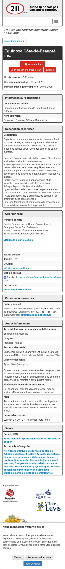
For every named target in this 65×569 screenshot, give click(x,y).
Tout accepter (33, 563)
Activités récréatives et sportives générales (28, 450)
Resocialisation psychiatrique (32, 466)
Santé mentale (12, 438)
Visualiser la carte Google (18, 239)
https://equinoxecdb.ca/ (17, 289)
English (50, 69)
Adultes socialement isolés (19, 453)
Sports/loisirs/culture (34, 438)
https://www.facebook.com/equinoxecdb (32, 278)
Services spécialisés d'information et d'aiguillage (32, 468)
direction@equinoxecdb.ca (36, 314)
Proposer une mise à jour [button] (27, 69)
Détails (18, 557)
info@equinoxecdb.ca (16, 268)
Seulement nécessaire (39, 557)
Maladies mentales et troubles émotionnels (28, 472)
